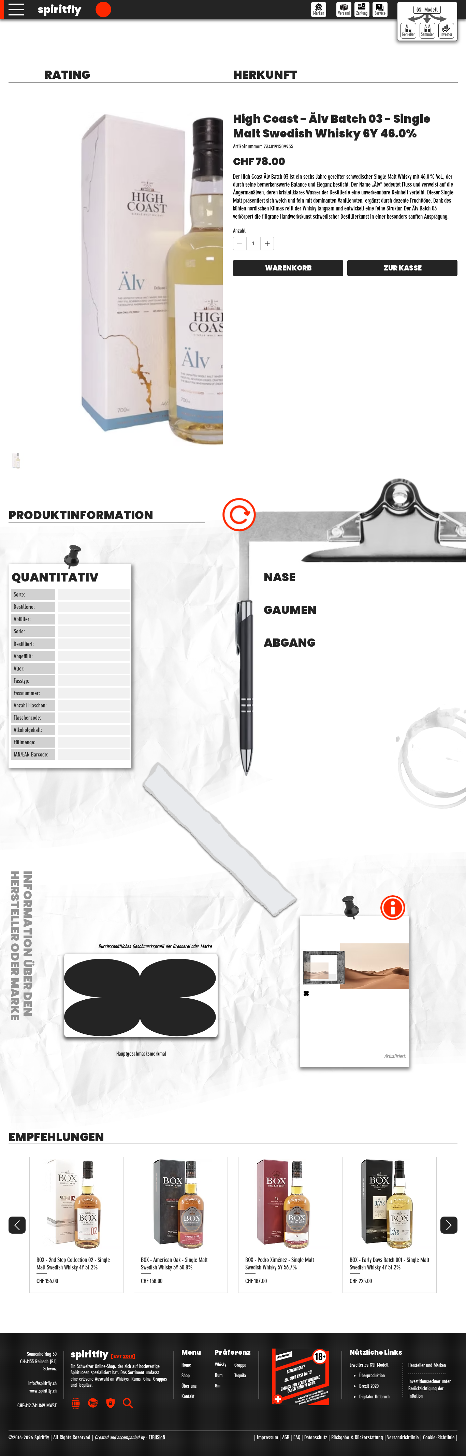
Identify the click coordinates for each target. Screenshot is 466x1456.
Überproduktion (372, 1429)
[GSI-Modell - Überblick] (427, 10)
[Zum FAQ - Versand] (344, 9)
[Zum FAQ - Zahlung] (362, 9)
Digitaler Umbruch (374, 1450)
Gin (217, 1439)
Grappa (240, 1419)
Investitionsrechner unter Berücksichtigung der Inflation (429, 1442)
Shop (185, 1429)
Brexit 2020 (369, 1440)
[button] (103, 9)
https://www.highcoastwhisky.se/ (334, 1037)
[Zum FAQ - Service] (380, 9)
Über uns (188, 1440)
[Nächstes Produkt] (448, 1278)
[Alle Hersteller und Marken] (318, 9)
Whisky (220, 1418)
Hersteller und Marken (427, 1419)
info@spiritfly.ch (42, 1437)
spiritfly (59, 9)
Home (186, 1419)
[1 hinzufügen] (267, 243)
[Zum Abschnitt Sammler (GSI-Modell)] (427, 31)
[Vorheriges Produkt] (17, 1278)
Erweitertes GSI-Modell (369, 1419)
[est (123, 1410)
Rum (218, 1429)
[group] (233, 1278)
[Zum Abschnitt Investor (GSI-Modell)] (446, 31)
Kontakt (187, 1450)
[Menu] (16, 9)
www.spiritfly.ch (43, 1444)
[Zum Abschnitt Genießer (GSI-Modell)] (408, 31)
